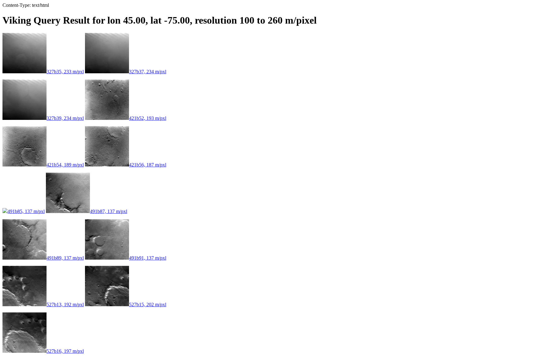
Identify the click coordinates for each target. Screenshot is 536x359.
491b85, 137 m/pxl (26, 211)
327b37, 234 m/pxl (147, 71)
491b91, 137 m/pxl (147, 258)
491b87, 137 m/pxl (108, 211)
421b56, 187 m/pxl (147, 164)
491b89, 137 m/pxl (65, 258)
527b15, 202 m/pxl (147, 304)
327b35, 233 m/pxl (65, 71)
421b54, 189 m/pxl (65, 164)
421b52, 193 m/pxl (147, 118)
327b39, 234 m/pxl (65, 118)
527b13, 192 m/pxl (65, 304)
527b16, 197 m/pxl (65, 351)
